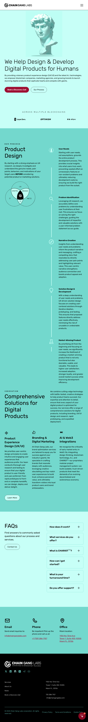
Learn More (12, 498)
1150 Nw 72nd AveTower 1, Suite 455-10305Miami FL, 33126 (70, 638)
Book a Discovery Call (16, 90)
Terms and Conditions (63, 712)
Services (8, 682)
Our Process (39, 90)
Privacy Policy (47, 712)
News (7, 691)
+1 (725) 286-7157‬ (39, 638)
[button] (81, 5)
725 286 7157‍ (50, 695)
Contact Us (12, 547)
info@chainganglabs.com (15, 636)
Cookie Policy (78, 712)
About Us (8, 686)
